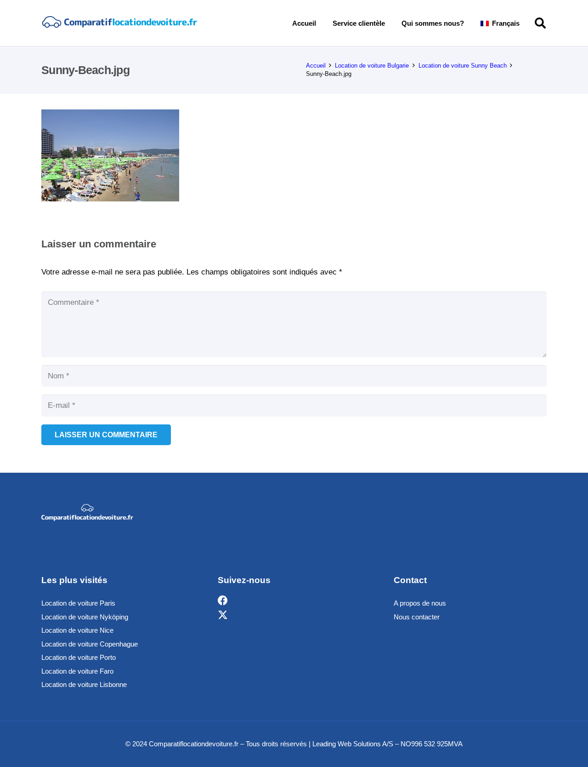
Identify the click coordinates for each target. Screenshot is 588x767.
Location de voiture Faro (77, 671)
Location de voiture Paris (78, 603)
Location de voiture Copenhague (89, 644)
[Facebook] (223, 601)
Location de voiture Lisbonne (84, 684)
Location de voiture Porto (78, 657)
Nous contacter (417, 617)
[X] (223, 615)
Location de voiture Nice (77, 630)
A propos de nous (420, 603)
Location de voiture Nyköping (84, 617)
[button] (526, 23)
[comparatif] (119, 23)
